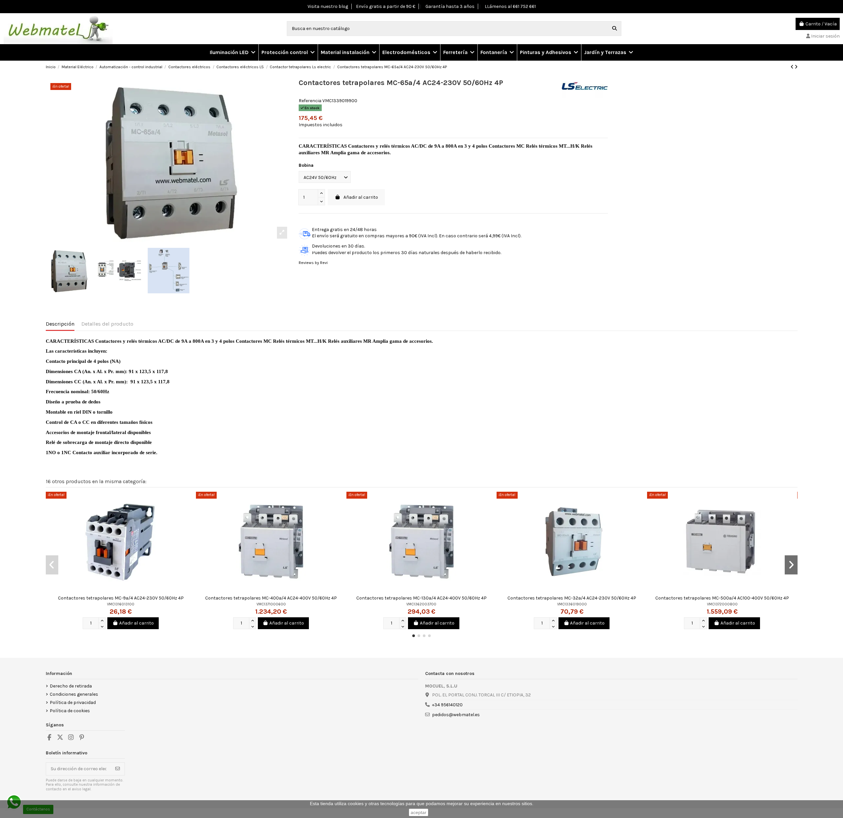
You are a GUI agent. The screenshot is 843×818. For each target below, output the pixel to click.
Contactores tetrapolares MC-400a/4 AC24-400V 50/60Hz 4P (271, 598)
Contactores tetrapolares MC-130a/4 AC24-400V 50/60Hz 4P (421, 598)
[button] (287, 52)
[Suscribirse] (117, 769)
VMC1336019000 (572, 604)
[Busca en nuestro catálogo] (614, 28)
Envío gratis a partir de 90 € (385, 6)
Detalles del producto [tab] (107, 324)
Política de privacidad (73, 702)
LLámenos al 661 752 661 (510, 6)
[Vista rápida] (190, 502)
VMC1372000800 (722, 604)
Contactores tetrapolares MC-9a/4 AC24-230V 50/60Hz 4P (121, 598)
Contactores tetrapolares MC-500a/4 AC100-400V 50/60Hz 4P (722, 598)
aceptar (418, 812)
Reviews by (313, 262)
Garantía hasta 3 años (450, 6)
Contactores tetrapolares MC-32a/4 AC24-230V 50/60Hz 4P (571, 598)
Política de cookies (70, 711)
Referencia (310, 100)
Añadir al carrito (360, 197)
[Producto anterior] (793, 67)
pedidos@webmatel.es (456, 714)
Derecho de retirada (71, 686)
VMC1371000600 (271, 604)
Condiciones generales (74, 694)
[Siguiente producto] (796, 67)
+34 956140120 (447, 705)
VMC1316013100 (120, 604)
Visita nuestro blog (328, 6)
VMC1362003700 (421, 604)
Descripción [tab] (60, 324)
